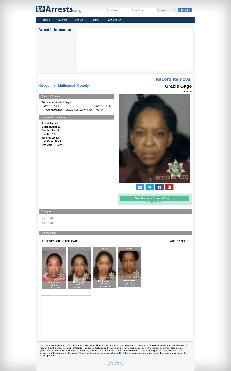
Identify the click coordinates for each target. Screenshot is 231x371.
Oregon (45, 86)
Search (79, 20)
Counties (62, 20)
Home (46, 20)
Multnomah (54, 282)
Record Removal (174, 79)
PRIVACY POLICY (116, 362)
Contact (95, 20)
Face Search (114, 20)
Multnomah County (73, 86)
